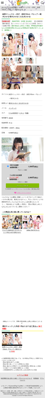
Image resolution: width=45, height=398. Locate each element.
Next (40, 44)
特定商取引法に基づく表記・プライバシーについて (16, 378)
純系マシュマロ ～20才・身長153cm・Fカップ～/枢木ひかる (12, 349)
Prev (4, 44)
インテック (13, 108)
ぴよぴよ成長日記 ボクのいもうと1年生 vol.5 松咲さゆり (12, 231)
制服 (26, 113)
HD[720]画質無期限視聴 (14, 166)
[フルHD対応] (12, 7)
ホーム (4, 7)
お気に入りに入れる (23, 193)
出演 (4, 103)
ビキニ (21, 113)
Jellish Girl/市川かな (33, 230)
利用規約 (36, 378)
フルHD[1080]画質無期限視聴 (16, 177)
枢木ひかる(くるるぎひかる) (19, 103)
